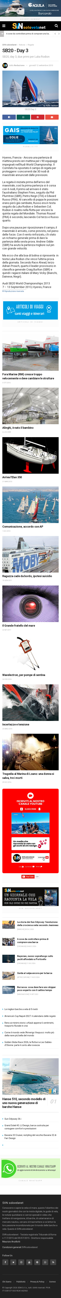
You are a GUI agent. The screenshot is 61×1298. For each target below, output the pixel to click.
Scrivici (52, 1282)
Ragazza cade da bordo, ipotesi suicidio (27, 576)
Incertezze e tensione (15, 724)
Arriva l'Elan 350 (12, 477)
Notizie (22, 45)
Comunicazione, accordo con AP (22, 526)
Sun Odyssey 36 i (13, 1119)
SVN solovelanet (9, 45)
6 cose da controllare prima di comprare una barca (29, 33)
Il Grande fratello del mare (18, 625)
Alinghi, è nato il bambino (18, 427)
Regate (31, 45)
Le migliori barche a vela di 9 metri (21, 1009)
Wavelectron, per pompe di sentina (23, 675)
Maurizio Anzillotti (11, 1241)
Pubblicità (20, 1282)
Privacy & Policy (37, 1282)
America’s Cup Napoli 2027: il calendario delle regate (30, 1016)
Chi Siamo (6, 1282)
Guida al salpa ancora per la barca (34, 973)
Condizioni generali (11, 1247)
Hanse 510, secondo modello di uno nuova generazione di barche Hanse (23, 1103)
